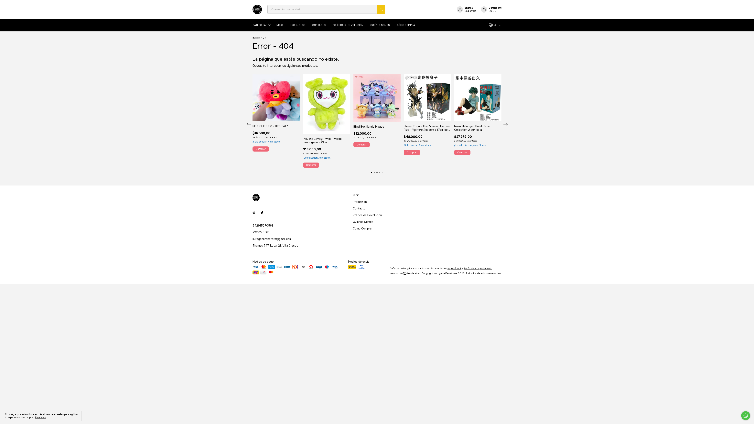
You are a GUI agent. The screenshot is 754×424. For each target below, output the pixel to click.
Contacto (319, 25)
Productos (297, 25)
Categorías (260, 25)
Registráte (470, 11)
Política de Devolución (348, 25)
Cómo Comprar (406, 25)
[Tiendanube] (405, 274)
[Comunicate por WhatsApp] (745, 415)
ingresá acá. (454, 268)
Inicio (279, 25)
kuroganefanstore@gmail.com (272, 239)
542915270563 (263, 225)
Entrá (468, 7)
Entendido (40, 417)
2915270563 (261, 232)
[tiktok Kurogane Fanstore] (262, 212)
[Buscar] (381, 9)
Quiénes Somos (380, 25)
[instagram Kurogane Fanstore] (254, 212)
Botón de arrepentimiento (478, 268)
